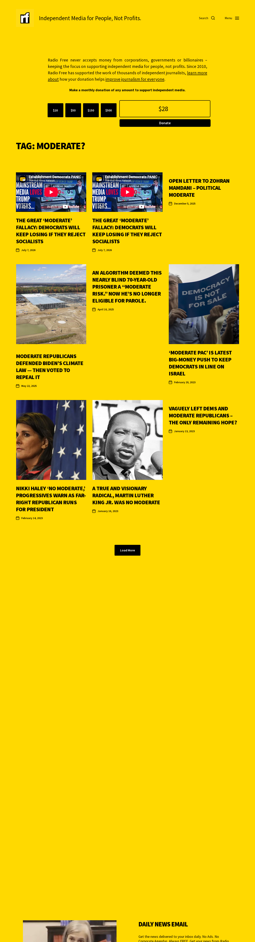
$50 (73, 110)
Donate (165, 123)
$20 (55, 110)
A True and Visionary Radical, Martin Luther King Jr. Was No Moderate (126, 495)
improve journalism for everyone (134, 79)
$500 (108, 110)
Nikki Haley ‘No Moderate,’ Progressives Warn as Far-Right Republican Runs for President (51, 499)
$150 (91, 110)
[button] (50, 342)
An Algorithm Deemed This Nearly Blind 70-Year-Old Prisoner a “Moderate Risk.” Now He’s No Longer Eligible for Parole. (127, 286)
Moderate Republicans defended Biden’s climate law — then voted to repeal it (49, 366)
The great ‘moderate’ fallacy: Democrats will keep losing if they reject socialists (50, 231)
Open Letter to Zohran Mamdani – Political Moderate (199, 187)
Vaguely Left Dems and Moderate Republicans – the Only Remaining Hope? (203, 415)
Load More (127, 550)
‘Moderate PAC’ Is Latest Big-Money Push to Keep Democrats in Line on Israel (200, 363)
